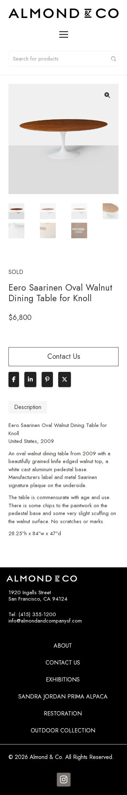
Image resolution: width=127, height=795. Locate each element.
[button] (107, 95)
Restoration (63, 713)
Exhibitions (63, 680)
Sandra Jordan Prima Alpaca (63, 696)
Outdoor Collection (63, 730)
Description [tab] (27, 407)
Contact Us (63, 663)
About (63, 646)
